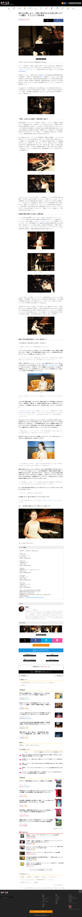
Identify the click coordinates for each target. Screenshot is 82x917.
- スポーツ (44, 904)
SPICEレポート (52, 682)
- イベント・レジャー (45, 898)
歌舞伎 (22, 877)
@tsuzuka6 (35, 609)
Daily (26, 752)
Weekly (41, 752)
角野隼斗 (36, 882)
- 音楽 (43, 894)
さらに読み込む (41, 869)
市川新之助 (36, 877)
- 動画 (56, 894)
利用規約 (70, 901)
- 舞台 (43, 896)
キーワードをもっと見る (57, 885)
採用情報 (70, 899)
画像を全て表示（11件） (41, 59)
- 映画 (43, 906)
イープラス (21, 887)
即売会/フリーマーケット (26, 882)
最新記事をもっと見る (57, 828)
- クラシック (44, 899)
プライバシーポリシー (72, 902)
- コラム (56, 901)
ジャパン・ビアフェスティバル (27, 879)
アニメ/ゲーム (51, 879)
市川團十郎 (29, 877)
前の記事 (23, 675)
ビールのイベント (53, 877)
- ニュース (57, 896)
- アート (43, 902)
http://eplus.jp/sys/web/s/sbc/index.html (35, 597)
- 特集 (56, 902)
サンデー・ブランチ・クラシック (27, 69)
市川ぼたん (44, 877)
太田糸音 (23, 71)
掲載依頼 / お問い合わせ (73, 898)
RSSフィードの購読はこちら (41, 645)
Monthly (56, 752)
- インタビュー (57, 898)
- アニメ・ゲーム (45, 901)
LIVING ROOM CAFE (25, 682)
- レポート (57, 899)
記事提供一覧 (71, 896)
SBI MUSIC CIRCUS (41, 879)
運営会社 (70, 894)
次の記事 (58, 675)
